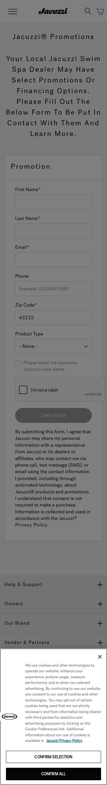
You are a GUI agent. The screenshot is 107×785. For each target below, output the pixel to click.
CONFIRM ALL (53, 773)
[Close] (99, 656)
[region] (53, 716)
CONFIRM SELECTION (53, 756)
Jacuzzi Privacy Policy (64, 740)
